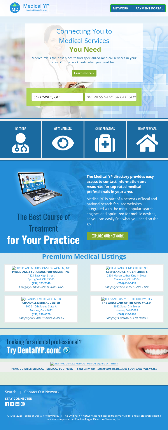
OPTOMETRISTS (63, 128)
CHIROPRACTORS (105, 128)
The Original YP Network (78, 416)
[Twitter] (13, 404)
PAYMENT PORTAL (149, 8)
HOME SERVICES (147, 128)
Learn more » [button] (84, 73)
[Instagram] (23, 404)
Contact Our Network (41, 391)
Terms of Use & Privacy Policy (41, 416)
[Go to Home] (29, 9)
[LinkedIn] (18, 404)
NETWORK (120, 8)
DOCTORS (20, 128)
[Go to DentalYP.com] (84, 357)
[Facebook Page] (7, 404)
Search (10, 391)
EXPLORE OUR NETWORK (108, 236)
